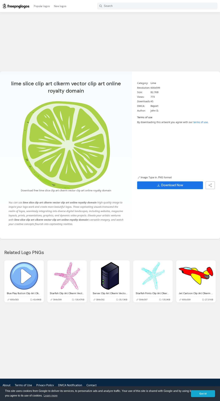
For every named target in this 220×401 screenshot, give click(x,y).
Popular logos (42, 6)
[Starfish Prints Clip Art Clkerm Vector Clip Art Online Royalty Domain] (153, 276)
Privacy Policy (45, 385)
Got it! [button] (203, 393)
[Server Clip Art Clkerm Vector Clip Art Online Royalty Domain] (110, 276)
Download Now (172, 185)
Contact (91, 385)
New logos (60, 6)
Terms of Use (23, 385)
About (6, 385)
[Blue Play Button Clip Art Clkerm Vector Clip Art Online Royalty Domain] (24, 276)
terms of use (200, 122)
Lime (153, 83)
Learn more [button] (51, 395)
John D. (155, 110)
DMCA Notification (70, 385)
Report (154, 106)
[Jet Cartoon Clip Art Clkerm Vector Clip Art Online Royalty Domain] (196, 276)
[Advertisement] (110, 44)
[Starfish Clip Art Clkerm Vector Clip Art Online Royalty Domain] (67, 276)
